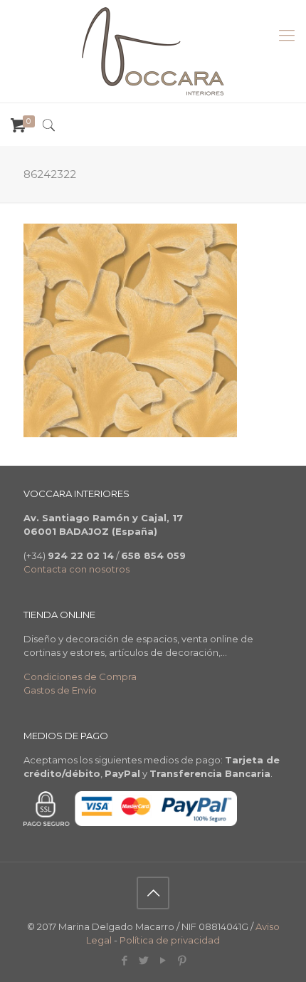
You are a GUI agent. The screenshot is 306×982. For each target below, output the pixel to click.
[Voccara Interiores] (153, 51)
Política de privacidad (170, 940)
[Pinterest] (181, 960)
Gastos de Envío (60, 690)
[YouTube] (162, 960)
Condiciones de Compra (80, 676)
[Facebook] (124, 960)
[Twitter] (143, 960)
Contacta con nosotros (76, 569)
